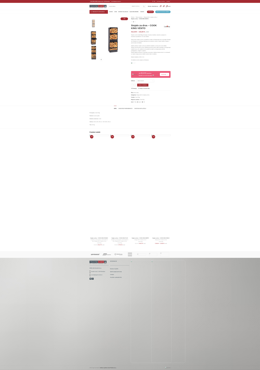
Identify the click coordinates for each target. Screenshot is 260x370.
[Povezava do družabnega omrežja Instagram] (154, 1)
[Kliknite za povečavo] (101, 59)
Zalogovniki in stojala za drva (150, 17)
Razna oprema (139, 17)
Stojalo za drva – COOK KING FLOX (119, 238)
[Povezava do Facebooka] (153, 1)
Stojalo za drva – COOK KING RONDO (99, 238)
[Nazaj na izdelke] (133, 22)
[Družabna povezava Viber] (144, 102)
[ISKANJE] (143, 6)
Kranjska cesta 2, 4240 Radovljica (98, 271)
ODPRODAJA (150, 11)
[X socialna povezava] (136, 102)
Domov (132, 17)
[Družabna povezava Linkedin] (139, 102)
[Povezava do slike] (98, 262)
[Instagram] (93, 279)
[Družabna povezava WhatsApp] (141, 102)
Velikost (133, 80)
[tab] (115, 108)
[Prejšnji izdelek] (132, 22)
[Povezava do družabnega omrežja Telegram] (142, 102)
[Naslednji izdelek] (135, 22)
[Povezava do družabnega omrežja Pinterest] (137, 102)
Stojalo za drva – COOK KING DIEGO (160, 238)
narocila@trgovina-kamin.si (116, 1)
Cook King (137, 97)
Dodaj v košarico (143, 85)
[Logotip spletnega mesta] (98, 6)
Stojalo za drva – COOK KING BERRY (140, 238)
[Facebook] (90, 279)
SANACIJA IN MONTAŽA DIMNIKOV (163, 11)
